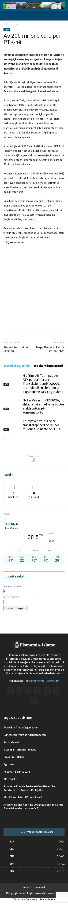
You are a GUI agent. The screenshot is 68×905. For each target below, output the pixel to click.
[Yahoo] (34, 700)
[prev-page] (5, 438)
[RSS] (47, 690)
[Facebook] (6, 325)
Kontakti (40, 887)
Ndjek (13, 485)
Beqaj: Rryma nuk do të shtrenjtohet (50, 349)
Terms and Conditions (25, 899)
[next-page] (11, 438)
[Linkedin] (37, 690)
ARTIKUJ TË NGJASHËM (17, 365)
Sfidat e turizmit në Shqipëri (15, 349)
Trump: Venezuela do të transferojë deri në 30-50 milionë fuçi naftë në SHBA (42, 425)
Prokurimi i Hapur (13, 757)
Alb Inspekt (10, 779)
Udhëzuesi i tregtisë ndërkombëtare (25, 735)
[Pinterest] (23, 325)
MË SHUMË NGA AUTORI (48, 365)
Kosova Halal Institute (16, 771)
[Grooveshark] (19, 690)
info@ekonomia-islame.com (42, 680)
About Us (27, 887)
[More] (39, 325)
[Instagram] (28, 690)
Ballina (6, 24)
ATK (6, 384)
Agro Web (9, 764)
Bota (6, 409)
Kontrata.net (11, 742)
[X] (15, 325)
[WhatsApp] (31, 325)
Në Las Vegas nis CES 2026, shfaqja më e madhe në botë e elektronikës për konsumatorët (43, 406)
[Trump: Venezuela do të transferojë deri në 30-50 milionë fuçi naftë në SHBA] (12, 425)
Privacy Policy (47, 899)
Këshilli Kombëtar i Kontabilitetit (23, 797)
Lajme (17, 24)
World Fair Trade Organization (21, 727)
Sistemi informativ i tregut (19, 749)
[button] (6, 15)
